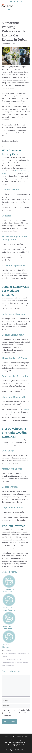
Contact (5, 737)
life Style (7, 651)
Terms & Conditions (22, 737)
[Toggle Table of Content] (3, 147)
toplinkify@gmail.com (16, 745)
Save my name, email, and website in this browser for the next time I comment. (17, 713)
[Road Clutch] (7, 5)
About (12, 737)
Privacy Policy (16, 740)
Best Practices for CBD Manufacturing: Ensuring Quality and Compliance (15, 663)
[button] (27, 5)
